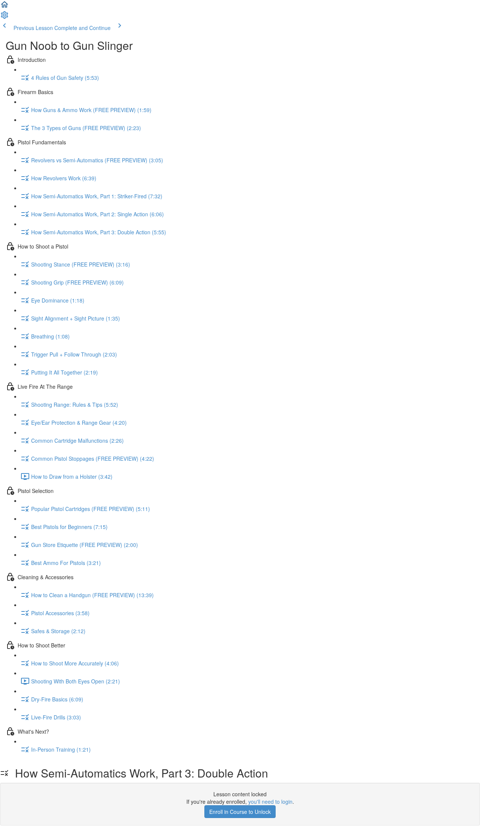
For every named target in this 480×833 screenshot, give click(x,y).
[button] (4, 6)
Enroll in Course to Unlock (240, 811)
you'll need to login (270, 801)
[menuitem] (4, 17)
